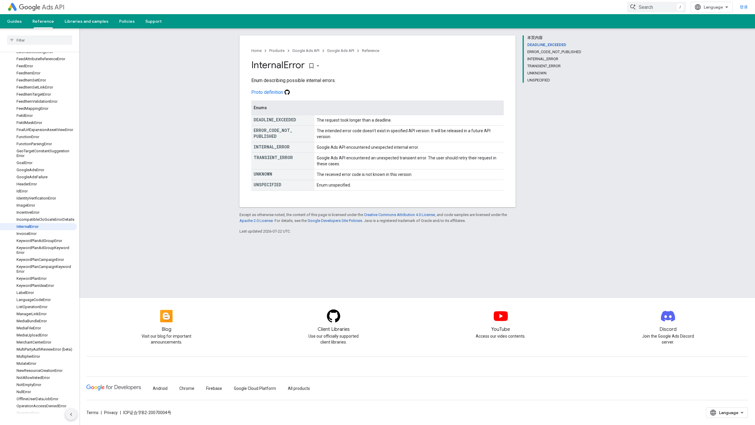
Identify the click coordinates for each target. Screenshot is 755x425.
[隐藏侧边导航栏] (71, 414)
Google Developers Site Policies (335, 220)
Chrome (186, 388)
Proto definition (267, 92)
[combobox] (656, 7)
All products (299, 388)
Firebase (214, 388)
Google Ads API (305, 50)
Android (160, 388)
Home (256, 50)
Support (153, 21)
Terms (92, 412)
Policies (127, 21)
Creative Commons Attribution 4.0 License (399, 214)
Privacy (111, 412)
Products (277, 50)
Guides (14, 21)
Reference (43, 21)
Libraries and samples (87, 21)
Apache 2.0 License (256, 220)
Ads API (53, 7)
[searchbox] (39, 40)
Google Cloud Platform (255, 388)
